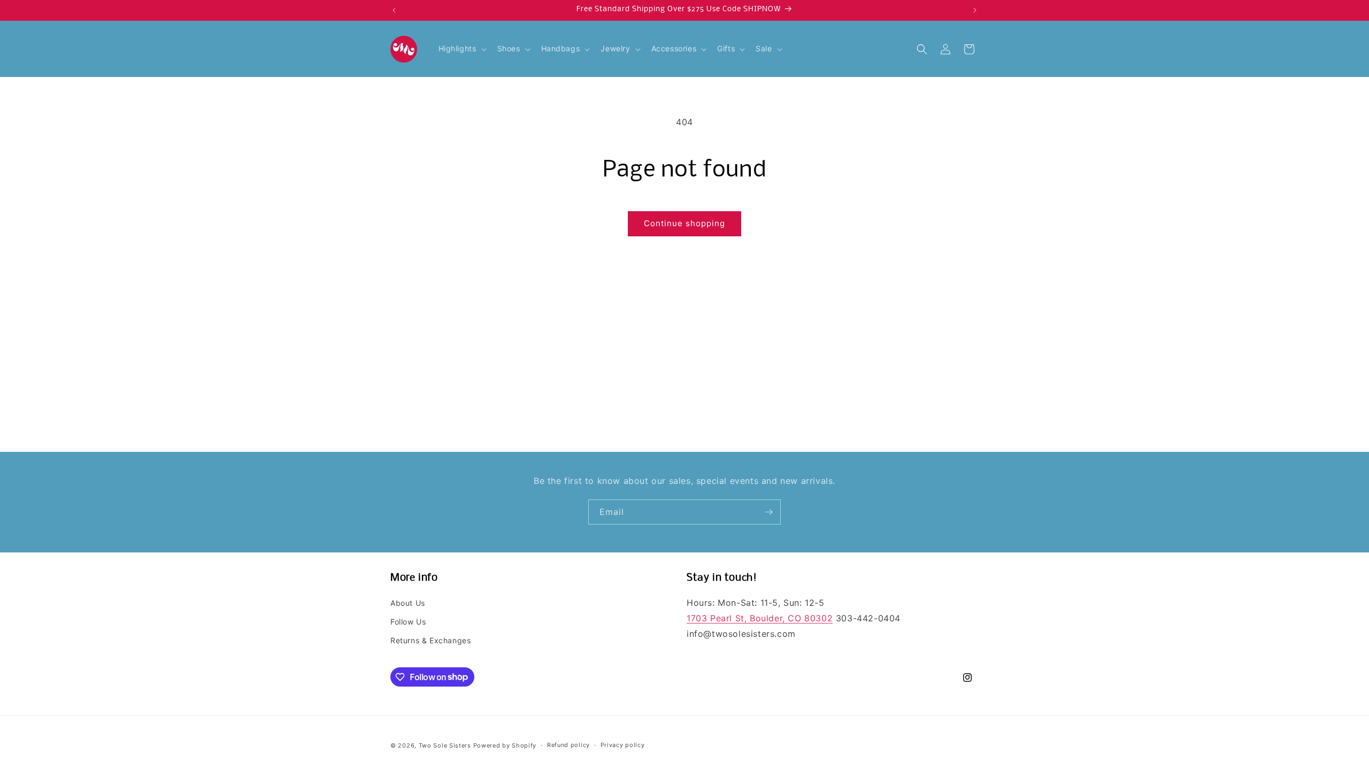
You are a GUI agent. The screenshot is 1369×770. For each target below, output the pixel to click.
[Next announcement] (975, 10)
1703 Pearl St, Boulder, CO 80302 (760, 618)
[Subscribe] (768, 512)
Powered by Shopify (505, 745)
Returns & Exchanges (430, 640)
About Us (407, 602)
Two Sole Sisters (445, 745)
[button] (461, 48)
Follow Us (408, 621)
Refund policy (568, 745)
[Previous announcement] (394, 10)
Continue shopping (684, 223)
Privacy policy (623, 745)
